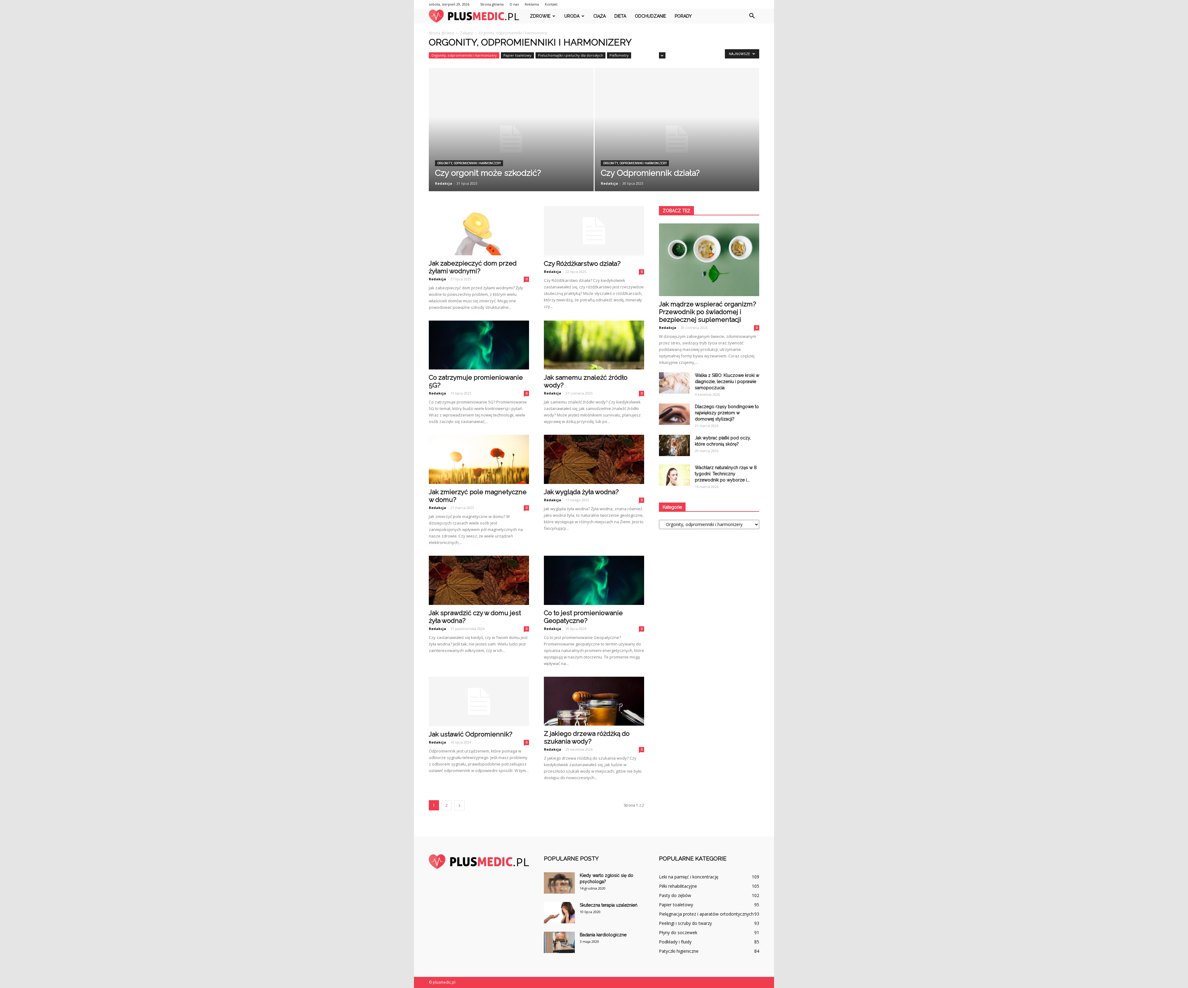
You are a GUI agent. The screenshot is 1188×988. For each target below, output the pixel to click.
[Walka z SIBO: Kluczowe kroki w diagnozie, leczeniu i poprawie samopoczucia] (674, 383)
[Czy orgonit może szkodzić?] (511, 139)
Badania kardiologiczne (603, 934)
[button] (751, 16)
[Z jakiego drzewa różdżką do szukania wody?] (594, 701)
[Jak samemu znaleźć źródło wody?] (594, 345)
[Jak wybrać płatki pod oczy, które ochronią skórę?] (674, 445)
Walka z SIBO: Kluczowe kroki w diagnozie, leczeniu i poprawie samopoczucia (727, 381)
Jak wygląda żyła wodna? (581, 492)
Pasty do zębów (675, 895)
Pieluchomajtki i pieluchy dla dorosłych (570, 55)
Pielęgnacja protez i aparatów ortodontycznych (706, 914)
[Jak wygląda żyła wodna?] (594, 459)
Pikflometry (619, 55)
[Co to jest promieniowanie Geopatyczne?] (594, 580)
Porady (683, 16)
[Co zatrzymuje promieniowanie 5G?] (479, 345)
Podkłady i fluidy (675, 942)
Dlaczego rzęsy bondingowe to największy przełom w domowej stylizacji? (727, 412)
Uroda (571, 16)
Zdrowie (540, 16)
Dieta (620, 16)
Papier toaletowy (517, 55)
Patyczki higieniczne (679, 951)
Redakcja (443, 183)
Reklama (532, 4)
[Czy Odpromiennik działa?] (677, 139)
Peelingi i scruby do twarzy (685, 923)
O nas (514, 4)
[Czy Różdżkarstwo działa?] (594, 231)
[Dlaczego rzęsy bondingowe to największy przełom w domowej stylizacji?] (674, 414)
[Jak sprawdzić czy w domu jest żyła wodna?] (479, 580)
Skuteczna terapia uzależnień (608, 905)
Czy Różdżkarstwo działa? (582, 263)
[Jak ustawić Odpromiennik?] (479, 701)
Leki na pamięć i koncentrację (688, 877)
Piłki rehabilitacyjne (678, 886)
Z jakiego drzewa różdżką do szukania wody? (587, 737)
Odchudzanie (650, 16)
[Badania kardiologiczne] (559, 942)
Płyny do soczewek (678, 932)
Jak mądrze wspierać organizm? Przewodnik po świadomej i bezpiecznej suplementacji (707, 311)
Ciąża (599, 16)
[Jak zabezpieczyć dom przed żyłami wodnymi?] (479, 230)
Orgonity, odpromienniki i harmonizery (464, 55)
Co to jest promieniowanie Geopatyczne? (583, 616)
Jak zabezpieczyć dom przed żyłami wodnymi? (473, 267)
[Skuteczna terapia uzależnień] (559, 912)
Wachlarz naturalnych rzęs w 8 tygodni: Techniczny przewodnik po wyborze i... (726, 473)
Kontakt (551, 4)
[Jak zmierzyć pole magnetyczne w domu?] (479, 459)
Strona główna (492, 4)
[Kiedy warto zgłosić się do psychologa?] (559, 883)
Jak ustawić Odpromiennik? (470, 734)
